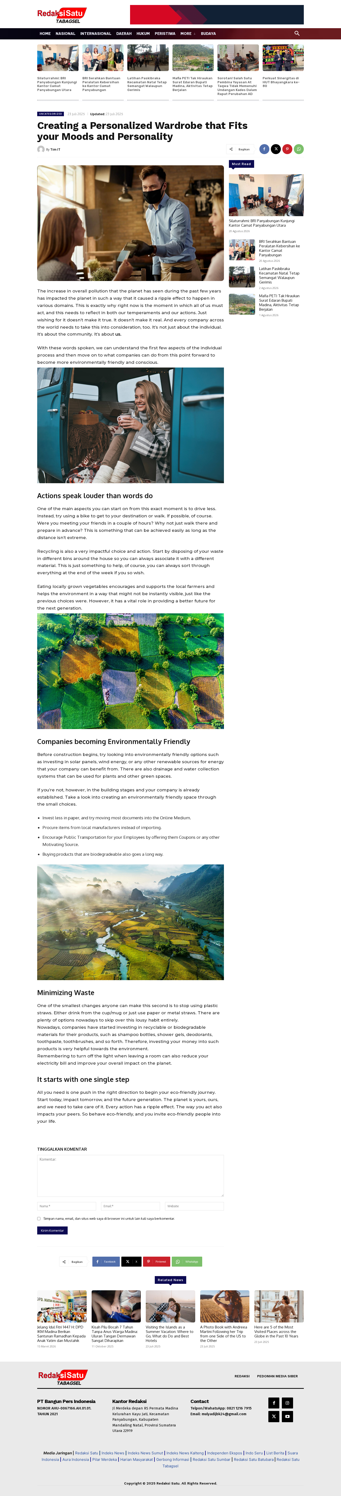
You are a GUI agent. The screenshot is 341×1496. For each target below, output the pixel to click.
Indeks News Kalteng (185, 1453)
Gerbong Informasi (172, 1459)
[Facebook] (264, 149)
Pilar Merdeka (104, 1459)
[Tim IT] (41, 149)
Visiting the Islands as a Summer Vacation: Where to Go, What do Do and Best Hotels (169, 1334)
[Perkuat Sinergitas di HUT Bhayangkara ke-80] (283, 57)
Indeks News (113, 1453)
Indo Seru (254, 1453)
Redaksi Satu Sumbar (212, 1459)
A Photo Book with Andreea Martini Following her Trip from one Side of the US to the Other (223, 1334)
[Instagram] (287, 1403)
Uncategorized (50, 113)
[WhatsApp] (299, 149)
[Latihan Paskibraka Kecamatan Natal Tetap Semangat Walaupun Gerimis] (148, 57)
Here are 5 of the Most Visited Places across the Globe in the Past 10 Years (276, 1331)
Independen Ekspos (224, 1453)
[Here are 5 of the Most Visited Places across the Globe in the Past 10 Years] (279, 1306)
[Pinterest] (287, 149)
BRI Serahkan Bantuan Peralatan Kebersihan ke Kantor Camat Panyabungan (101, 84)
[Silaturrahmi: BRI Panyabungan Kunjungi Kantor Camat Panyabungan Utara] (58, 57)
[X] (276, 149)
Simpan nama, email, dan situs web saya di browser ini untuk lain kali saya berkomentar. (109, 1218)
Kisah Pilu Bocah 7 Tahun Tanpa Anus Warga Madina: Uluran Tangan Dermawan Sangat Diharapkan (115, 1334)
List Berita (275, 1453)
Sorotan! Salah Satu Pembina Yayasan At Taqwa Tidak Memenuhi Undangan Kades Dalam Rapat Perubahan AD (237, 85)
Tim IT (55, 149)
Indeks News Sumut (145, 1453)
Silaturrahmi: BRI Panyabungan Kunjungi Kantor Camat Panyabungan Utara (57, 84)
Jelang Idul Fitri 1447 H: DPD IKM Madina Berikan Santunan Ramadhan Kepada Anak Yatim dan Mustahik (61, 1334)
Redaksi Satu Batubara (254, 1459)
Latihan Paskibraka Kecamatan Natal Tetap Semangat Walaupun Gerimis (147, 84)
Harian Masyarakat (136, 1459)
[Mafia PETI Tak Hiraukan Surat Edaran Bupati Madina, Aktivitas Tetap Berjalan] (193, 57)
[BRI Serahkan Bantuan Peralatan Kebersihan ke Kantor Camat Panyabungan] (103, 57)
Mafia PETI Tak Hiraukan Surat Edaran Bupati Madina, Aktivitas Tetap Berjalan (192, 84)
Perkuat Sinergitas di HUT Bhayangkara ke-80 (281, 82)
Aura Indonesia (75, 1459)
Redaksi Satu (86, 1453)
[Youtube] (287, 1416)
